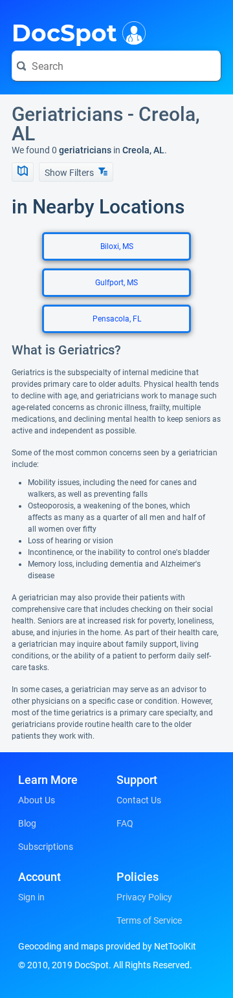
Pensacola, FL (117, 318)
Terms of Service (149, 920)
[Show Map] (23, 172)
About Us (36, 800)
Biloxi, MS (116, 246)
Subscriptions (45, 846)
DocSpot (64, 32)
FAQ (124, 823)
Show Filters (70, 173)
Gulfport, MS (116, 282)
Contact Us (138, 800)
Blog (27, 823)
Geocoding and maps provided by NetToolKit (107, 946)
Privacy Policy (144, 897)
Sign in (31, 897)
